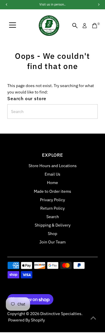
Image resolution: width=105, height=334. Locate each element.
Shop (52, 233)
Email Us (52, 174)
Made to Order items (52, 191)
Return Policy (52, 208)
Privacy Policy (52, 199)
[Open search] (75, 25)
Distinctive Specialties (60, 313)
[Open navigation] (12, 25)
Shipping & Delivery (53, 225)
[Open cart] (95, 25)
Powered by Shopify (26, 320)
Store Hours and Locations (53, 165)
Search (52, 216)
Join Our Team (52, 242)
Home (52, 182)
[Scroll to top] (93, 318)
